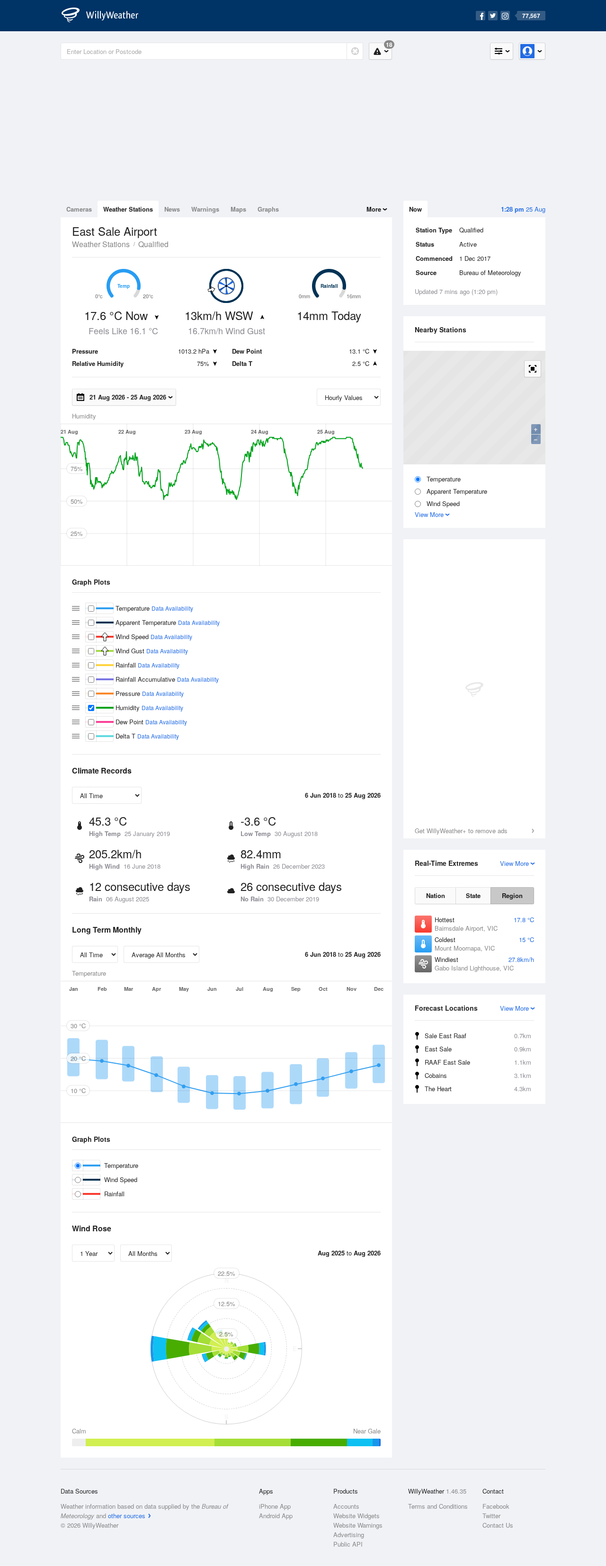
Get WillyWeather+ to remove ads (461, 830)
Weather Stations (128, 209)
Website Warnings (358, 1525)
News (172, 209)
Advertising (348, 1534)
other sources (126, 1515)
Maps (238, 209)
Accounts (346, 1506)
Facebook (495, 1506)
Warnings (205, 209)
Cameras (79, 209)
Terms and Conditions (438, 1506)
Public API (348, 1543)
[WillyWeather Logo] (105, 16)
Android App (276, 1515)
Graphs (268, 209)
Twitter (491, 1515)
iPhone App (275, 1506)
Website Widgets (356, 1515)
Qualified (153, 244)
